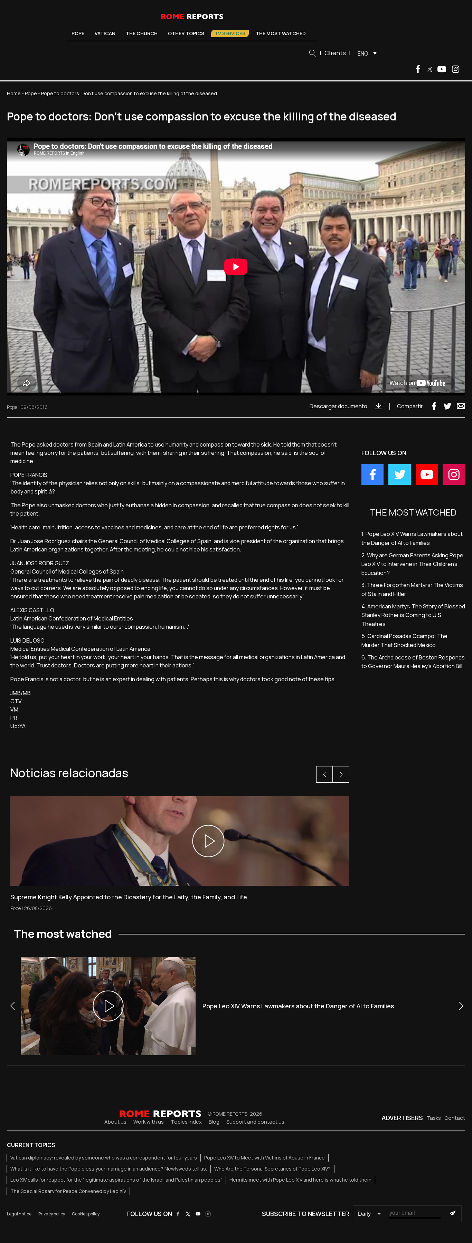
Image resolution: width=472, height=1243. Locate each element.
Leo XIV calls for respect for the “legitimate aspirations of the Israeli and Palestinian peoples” (116, 1179)
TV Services (230, 33)
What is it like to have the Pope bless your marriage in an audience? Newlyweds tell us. (108, 1168)
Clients (335, 53)
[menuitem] (365, 53)
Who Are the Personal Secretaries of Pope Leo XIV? (272, 1168)
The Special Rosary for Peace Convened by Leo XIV (68, 1191)
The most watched (281, 33)
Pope (78, 33)
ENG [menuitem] (363, 53)
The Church (142, 33)
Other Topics (186, 33)
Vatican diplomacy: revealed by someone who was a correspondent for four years (103, 1157)
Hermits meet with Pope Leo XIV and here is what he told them (300, 1179)
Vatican (105, 33)
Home (14, 93)
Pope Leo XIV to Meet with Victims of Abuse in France (264, 1157)
